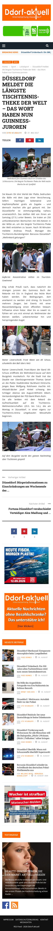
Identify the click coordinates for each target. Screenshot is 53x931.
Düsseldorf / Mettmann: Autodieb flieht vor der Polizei (33, 700)
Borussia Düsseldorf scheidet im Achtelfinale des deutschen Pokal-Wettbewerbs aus (33, 767)
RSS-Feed (18, 926)
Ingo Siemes (26, 657)
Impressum (8, 919)
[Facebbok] (5, 905)
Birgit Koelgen (28, 692)
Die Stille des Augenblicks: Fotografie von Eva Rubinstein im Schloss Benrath (33, 685)
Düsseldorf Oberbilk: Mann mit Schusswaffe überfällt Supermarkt (33, 750)
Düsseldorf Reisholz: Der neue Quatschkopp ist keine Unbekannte (34, 716)
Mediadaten (26, 922)
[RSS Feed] (14, 905)
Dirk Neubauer (14, 133)
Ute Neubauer (27, 706)
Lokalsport (7, 62)
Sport (16, 62)
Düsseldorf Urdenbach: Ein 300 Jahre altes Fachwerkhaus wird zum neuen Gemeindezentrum (32, 669)
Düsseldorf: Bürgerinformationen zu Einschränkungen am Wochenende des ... (24, 486)
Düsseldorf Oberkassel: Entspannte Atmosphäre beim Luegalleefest (33, 652)
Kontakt (44, 919)
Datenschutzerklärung (26, 919)
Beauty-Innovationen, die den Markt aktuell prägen (25, 872)
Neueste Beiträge (14, 642)
